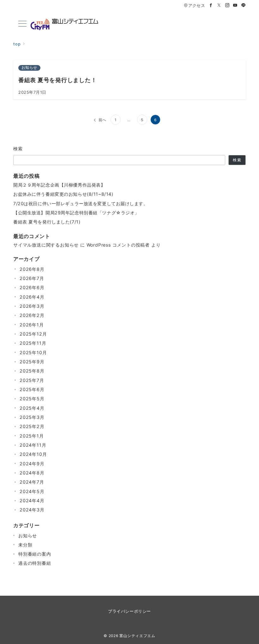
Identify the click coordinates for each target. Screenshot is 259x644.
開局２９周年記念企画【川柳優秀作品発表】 (59, 185)
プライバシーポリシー (129, 611)
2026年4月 (32, 297)
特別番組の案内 (34, 554)
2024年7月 (32, 482)
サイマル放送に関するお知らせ (46, 244)
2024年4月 (32, 500)
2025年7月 (32, 380)
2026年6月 (32, 287)
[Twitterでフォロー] (219, 5)
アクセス (196, 5)
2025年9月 (32, 361)
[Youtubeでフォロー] (235, 5)
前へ (103, 120)
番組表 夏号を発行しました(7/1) (46, 221)
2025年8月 (32, 370)
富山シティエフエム (137, 636)
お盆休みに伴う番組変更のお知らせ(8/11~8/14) (63, 194)
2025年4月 (32, 408)
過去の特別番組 (34, 563)
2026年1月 (32, 324)
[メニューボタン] (22, 24)
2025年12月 (33, 334)
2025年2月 (32, 426)
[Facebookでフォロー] (211, 5)
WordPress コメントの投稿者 (118, 244)
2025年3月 (32, 417)
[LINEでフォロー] (243, 5)
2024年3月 (32, 509)
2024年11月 (33, 445)
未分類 (25, 544)
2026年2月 (32, 315)
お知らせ (27, 535)
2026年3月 (32, 306)
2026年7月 (32, 278)
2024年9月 (32, 463)
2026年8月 (32, 269)
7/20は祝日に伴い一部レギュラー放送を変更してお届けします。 (80, 203)
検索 (18, 148)
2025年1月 (32, 435)
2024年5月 (32, 491)
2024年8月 (32, 472)
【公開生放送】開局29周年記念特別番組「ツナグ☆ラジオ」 (76, 212)
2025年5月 (32, 398)
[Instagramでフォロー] (227, 5)
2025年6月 (32, 389)
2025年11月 (33, 343)
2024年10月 (33, 454)
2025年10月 (33, 352)
